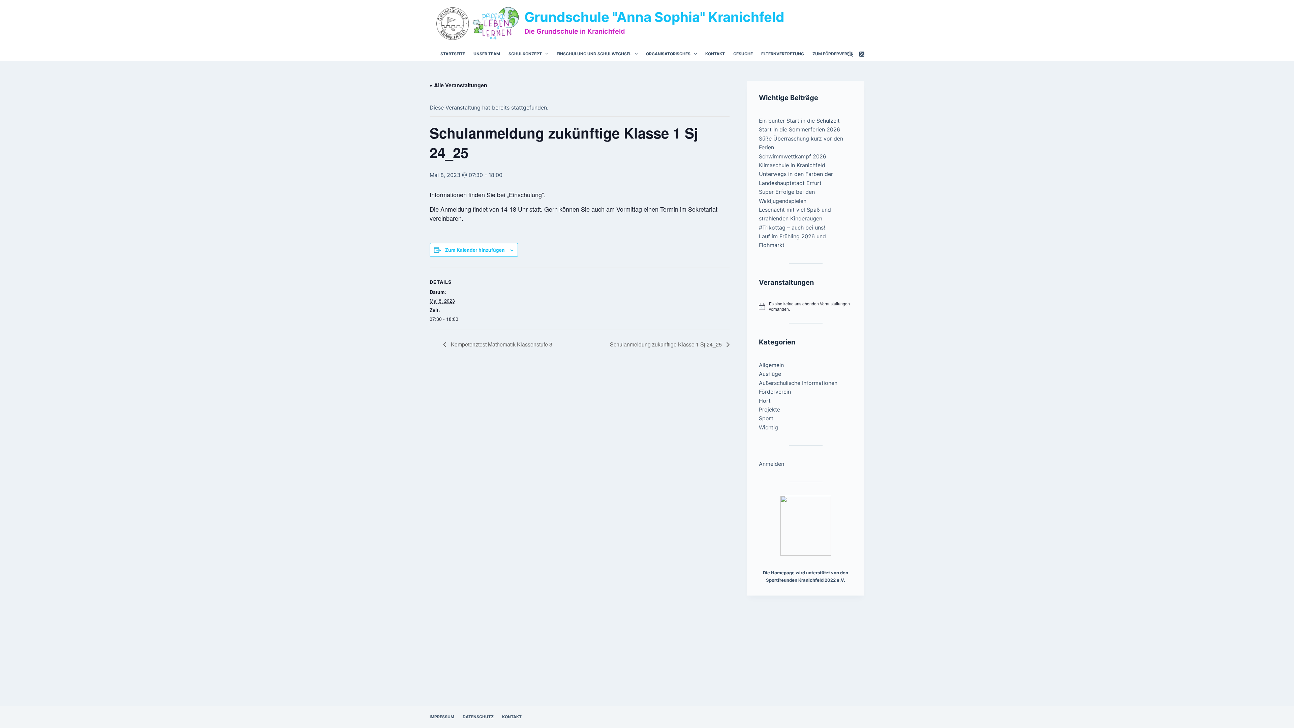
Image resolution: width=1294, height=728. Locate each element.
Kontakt (715, 53)
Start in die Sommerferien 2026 (799, 129)
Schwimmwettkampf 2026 (792, 156)
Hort (765, 400)
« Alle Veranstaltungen (458, 85)
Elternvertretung (782, 53)
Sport (766, 418)
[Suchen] (850, 54)
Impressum (442, 716)
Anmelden (771, 463)
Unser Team (486, 53)
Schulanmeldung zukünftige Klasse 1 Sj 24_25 (666, 344)
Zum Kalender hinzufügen (475, 249)
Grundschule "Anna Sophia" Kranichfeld (654, 17)
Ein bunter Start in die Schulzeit (799, 120)
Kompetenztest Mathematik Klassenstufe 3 (501, 344)
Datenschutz (478, 716)
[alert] (806, 306)
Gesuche (743, 53)
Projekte (769, 409)
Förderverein (775, 391)
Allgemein (771, 365)
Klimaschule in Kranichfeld (792, 165)
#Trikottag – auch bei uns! (792, 227)
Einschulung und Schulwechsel (594, 53)
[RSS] (861, 54)
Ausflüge (770, 373)
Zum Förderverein (833, 53)
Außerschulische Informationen (798, 383)
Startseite (452, 53)
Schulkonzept (525, 53)
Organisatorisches (668, 53)
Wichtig (768, 427)
